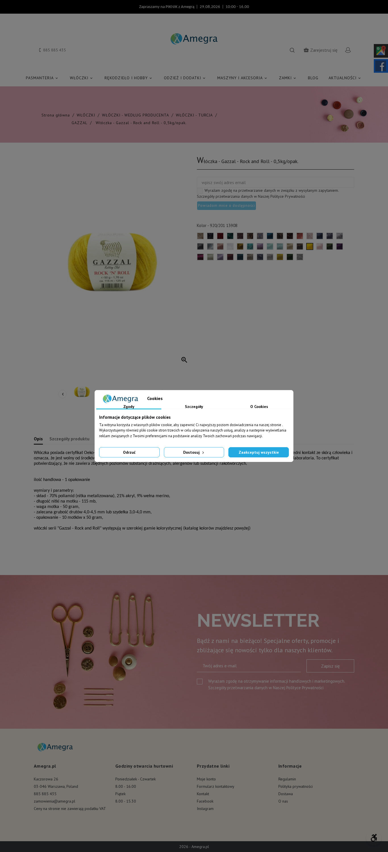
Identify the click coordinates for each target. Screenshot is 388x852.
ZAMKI (288, 77)
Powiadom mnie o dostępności (226, 205)
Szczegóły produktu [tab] (69, 438)
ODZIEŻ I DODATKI (185, 77)
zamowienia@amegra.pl (54, 801)
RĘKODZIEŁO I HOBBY (129, 77)
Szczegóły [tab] (194, 407)
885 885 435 (45, 793)
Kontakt (203, 793)
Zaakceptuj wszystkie (259, 452)
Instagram (205, 808)
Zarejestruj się (320, 50)
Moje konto (206, 779)
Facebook (205, 801)
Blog (313, 77)
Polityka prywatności (295, 786)
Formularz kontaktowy (215, 786)
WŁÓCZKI (81, 77)
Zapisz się (330, 666)
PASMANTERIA (42, 77)
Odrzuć (129, 452)
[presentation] (62, 394)
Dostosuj (192, 452)
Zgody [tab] (128, 407)
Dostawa (285, 793)
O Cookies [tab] (259, 407)
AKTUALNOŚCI (345, 77)
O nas (283, 801)
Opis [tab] (38, 438)
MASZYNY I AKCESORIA (242, 77)
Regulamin (287, 779)
